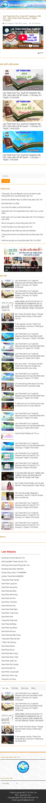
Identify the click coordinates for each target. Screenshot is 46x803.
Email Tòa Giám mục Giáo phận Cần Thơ (16, 227)
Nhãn (33, 688)
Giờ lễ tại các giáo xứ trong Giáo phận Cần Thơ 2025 (21, 240)
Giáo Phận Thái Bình (9, 602)
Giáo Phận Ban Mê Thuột (11, 635)
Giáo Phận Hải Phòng (9, 595)
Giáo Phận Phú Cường (9, 664)
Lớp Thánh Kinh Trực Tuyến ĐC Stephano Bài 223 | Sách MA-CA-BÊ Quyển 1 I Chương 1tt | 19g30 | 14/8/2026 (22, 126)
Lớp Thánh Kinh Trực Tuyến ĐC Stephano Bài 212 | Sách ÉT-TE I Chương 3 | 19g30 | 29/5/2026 (27, 505)
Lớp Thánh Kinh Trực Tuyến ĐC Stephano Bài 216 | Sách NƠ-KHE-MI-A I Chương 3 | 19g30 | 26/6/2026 (29, 426)
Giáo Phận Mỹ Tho (8, 668)
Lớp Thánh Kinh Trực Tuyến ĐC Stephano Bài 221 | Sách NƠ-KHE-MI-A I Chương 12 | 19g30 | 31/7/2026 (29, 346)
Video (25, 23)
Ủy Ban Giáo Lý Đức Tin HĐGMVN (13, 573)
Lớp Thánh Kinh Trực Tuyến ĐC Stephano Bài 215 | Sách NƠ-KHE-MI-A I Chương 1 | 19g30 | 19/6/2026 (29, 445)
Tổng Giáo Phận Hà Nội (10, 580)
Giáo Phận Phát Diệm (9, 609)
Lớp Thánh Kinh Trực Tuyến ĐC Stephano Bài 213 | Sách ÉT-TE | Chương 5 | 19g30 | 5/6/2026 (27, 465)
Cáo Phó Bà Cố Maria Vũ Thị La (27, 433)
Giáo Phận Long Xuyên (10, 672)
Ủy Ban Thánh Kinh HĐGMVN (12, 576)
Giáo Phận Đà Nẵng (8, 624)
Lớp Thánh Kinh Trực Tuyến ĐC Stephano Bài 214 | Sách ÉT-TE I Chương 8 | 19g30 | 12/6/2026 (27, 455)
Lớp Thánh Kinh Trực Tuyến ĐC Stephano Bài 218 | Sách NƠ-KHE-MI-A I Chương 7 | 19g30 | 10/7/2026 (29, 396)
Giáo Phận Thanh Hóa (9, 613)
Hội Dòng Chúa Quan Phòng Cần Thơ (15, 565)
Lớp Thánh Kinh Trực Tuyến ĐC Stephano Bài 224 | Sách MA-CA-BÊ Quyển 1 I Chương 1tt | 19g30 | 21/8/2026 (22, 95)
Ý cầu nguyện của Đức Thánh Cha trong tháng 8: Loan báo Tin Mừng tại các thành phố (29, 326)
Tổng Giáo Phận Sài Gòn (10, 639)
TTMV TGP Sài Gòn (8, 642)
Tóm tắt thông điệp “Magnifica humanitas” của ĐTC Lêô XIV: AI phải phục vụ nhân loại (29, 495)
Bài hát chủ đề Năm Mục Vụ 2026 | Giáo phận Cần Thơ (21, 200)
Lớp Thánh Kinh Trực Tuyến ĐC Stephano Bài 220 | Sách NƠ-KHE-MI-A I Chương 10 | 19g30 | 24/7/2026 (29, 356)
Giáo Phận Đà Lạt (8, 650)
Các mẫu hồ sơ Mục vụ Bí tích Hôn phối (16, 207)
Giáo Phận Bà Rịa (8, 646)
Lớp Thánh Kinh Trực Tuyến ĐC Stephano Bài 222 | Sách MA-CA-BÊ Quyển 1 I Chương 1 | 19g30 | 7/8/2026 (22, 157)
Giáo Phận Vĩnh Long (9, 675)
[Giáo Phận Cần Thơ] (23, 5)
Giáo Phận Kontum (8, 631)
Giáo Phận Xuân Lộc (9, 661)
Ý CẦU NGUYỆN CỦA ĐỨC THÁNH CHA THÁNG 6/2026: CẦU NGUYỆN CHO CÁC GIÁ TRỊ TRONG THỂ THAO (29, 475)
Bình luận (24, 688)
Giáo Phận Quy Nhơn (9, 628)
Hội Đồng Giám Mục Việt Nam (12, 569)
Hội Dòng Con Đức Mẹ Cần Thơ (13, 558)
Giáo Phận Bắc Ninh (8, 591)
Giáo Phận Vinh (7, 617)
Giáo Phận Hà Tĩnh (8, 598)
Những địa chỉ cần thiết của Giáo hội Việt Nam (18, 231)
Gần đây (5, 688)
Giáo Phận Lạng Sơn (9, 584)
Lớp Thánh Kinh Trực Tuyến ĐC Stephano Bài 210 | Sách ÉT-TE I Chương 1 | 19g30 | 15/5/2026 (27, 525)
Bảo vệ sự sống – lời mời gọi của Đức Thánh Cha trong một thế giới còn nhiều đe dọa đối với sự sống (29, 366)
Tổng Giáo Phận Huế (9, 620)
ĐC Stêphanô (9, 23)
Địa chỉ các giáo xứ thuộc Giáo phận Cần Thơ (18, 223)
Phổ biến (15, 688)
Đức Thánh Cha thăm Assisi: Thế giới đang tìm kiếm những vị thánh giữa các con (29, 316)
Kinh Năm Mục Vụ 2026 (10, 203)
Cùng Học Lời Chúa (8, 679)
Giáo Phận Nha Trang (9, 653)
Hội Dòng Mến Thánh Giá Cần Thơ (14, 562)
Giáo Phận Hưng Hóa (9, 587)
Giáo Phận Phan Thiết (9, 657)
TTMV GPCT (18, 23)
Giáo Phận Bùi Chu (8, 606)
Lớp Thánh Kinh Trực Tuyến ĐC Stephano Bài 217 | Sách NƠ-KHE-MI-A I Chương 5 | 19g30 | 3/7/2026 (29, 415)
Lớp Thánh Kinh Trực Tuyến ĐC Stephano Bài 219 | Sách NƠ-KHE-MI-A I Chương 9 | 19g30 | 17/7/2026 (29, 376)
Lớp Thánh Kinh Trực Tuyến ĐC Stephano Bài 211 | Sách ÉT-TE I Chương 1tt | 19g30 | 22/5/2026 (27, 515)
